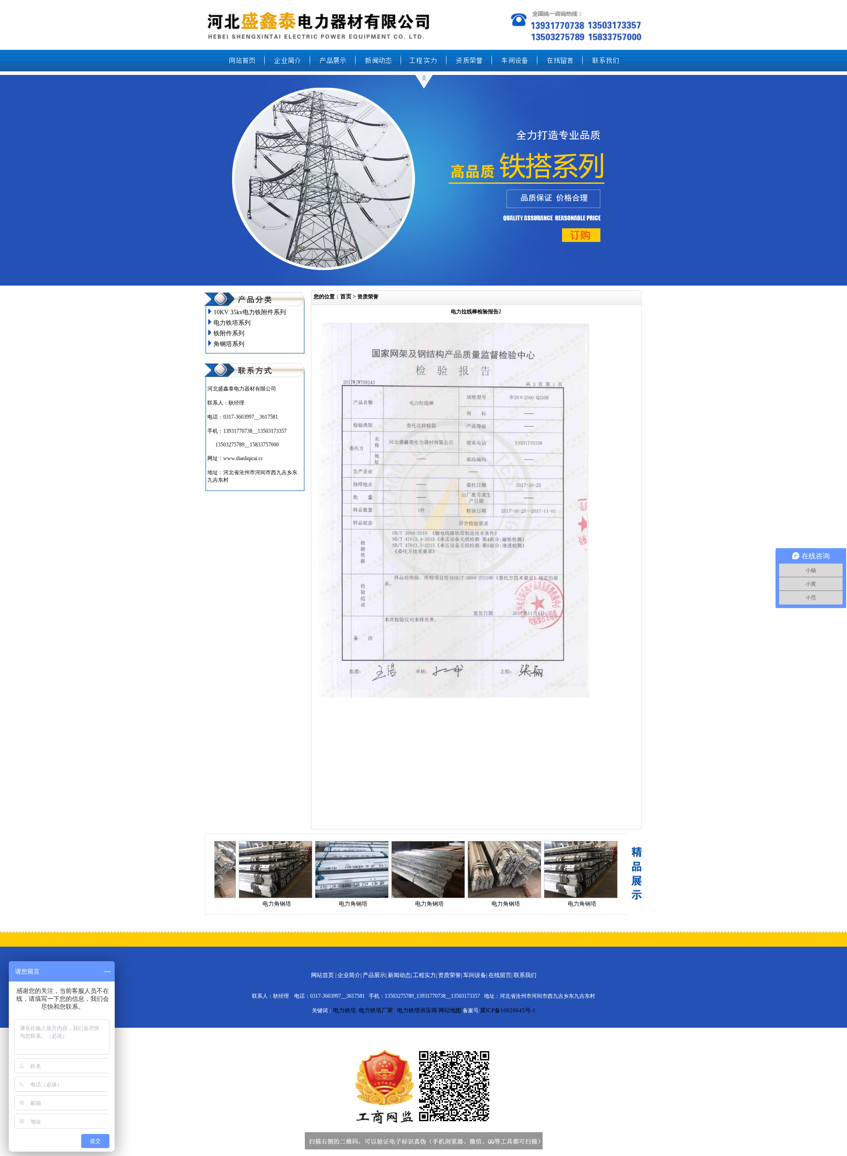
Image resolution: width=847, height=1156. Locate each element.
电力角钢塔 (276, 903)
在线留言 (499, 975)
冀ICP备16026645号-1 (508, 1010)
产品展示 (374, 975)
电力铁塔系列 (232, 323)
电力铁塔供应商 (417, 1010)
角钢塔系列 (229, 344)
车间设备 (474, 975)
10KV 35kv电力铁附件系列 (250, 312)
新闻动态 (399, 975)
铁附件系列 (229, 333)
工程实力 (424, 975)
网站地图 (449, 1010)
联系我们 (524, 975)
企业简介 (348, 975)
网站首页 (322, 975)
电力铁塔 (344, 1010)
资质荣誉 (449, 975)
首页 (346, 296)
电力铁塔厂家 (376, 1010)
